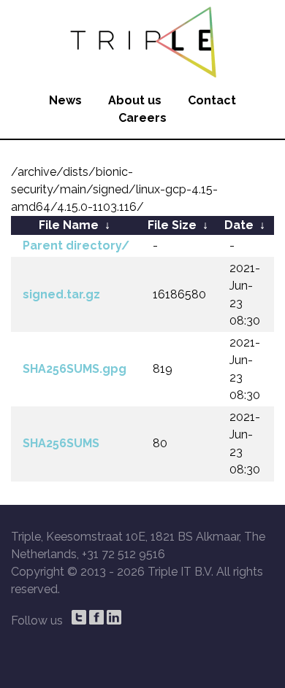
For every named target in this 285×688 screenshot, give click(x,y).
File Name (69, 225)
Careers (142, 118)
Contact (212, 100)
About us (135, 100)
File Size (172, 225)
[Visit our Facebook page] (96, 617)
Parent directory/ (76, 245)
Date (239, 225)
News (65, 100)
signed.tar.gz (61, 294)
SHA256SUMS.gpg (74, 369)
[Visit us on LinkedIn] (114, 617)
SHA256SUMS (61, 443)
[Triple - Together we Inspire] (142, 40)
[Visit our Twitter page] (79, 617)
